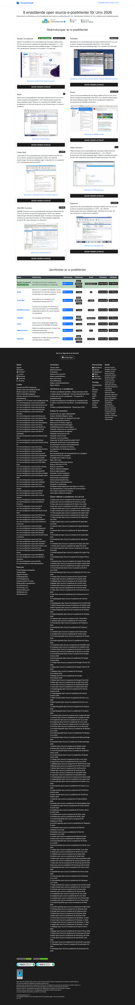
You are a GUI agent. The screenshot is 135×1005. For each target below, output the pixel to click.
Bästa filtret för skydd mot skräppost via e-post (65, 418)
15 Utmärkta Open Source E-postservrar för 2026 (69, 544)
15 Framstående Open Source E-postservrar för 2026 (69, 536)
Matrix (96, 374)
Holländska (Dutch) (110, 375)
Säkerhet (95, 389)
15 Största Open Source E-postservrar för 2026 (70, 563)
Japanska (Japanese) (111, 394)
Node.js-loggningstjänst (57, 471)
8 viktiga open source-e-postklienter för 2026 (68, 852)
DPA (93, 398)
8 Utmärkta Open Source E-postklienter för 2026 (68, 634)
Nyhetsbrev (98, 367)
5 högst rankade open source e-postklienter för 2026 (69, 523)
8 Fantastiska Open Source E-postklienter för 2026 (69, 647)
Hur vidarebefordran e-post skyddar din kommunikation (68, 489)
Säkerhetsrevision (56, 370)
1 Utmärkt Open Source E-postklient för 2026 (68, 546)
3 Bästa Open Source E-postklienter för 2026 (69, 682)
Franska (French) (110, 381)
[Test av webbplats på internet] (26, 964)
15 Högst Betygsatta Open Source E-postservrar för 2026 (69, 611)
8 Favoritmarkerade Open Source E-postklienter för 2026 (70, 573)
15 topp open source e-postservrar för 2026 (68, 504)
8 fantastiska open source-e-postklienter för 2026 (67, 833)
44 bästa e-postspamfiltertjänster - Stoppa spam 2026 (67, 407)
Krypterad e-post (103, 3)
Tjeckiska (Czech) (110, 371)
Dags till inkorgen (22, 574)
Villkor (94, 394)
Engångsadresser (22, 577)
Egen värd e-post (55, 378)
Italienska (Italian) (110, 392)
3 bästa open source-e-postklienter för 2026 (70, 860)
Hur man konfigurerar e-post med (31, 403)
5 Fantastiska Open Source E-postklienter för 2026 (69, 743)
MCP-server (54, 451)
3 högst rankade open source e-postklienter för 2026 (69, 511)
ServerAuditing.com (23, 590)
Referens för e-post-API (57, 374)
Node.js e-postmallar (57, 466)
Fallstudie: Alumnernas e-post (59, 433)
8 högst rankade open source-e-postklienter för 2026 (69, 795)
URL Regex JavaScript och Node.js (61, 491)
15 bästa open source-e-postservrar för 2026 (70, 858)
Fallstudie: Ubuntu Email (58, 436)
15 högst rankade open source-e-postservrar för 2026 (69, 791)
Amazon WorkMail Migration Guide (61, 416)
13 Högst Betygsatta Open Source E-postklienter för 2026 (69, 615)
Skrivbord (21, 376)
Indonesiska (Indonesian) (108, 389)
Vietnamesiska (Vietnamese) (109, 418)
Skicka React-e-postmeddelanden (61, 482)
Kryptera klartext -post (25, 581)
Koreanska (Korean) (111, 396)
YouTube (97, 376)
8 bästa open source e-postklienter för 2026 (68, 502)
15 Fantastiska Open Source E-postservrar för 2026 (69, 558)
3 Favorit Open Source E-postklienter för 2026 (69, 920)
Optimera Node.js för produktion (60, 455)
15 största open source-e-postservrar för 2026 (68, 836)
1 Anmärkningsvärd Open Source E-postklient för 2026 (69, 553)
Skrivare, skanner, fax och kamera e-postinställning (28, 397)
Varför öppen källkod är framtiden (61, 493)
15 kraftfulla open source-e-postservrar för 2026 (67, 854)
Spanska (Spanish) (110, 408)
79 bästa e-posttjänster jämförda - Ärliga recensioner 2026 (69, 392)
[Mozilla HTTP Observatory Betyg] (40, 959)
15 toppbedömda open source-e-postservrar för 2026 (69, 868)
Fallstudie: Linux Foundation (59, 438)
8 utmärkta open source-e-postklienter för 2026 (67, 816)
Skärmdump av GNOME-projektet (94, 134)
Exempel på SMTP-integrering (26, 387)
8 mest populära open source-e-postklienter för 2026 (69, 787)
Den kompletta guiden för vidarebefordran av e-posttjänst (68, 453)
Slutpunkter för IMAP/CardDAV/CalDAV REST (65, 440)
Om (93, 387)
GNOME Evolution (23, 310)
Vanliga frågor (68, 357)
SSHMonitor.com (22, 592)
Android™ (21, 372)
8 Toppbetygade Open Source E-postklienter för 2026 (70, 603)
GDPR (94, 396)
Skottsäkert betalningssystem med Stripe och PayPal (67, 486)
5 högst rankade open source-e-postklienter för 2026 (70, 887)
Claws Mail (20, 300)
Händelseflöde (97, 385)
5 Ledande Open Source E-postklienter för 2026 (69, 531)
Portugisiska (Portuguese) (108, 403)
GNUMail (20, 318)
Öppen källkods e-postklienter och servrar (67, 496)
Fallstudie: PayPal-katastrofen (60, 473)
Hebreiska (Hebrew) (110, 385)
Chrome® (21, 378)
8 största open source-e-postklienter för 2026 (68, 838)
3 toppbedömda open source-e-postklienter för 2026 (69, 872)
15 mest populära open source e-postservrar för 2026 (69, 513)
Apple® (19, 367)
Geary (19, 324)
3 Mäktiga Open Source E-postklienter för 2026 (66, 677)
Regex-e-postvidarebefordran (59, 383)
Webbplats (102, 283)
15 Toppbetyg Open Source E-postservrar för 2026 (69, 945)
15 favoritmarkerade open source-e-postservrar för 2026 (68, 842)
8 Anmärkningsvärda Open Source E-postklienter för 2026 (69, 641)
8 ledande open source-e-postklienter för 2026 (70, 803)
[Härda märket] (20, 974)
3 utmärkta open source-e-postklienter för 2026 (69, 900)
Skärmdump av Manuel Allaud (41, 139)
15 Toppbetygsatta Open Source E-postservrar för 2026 (68, 690)
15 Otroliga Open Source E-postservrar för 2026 (68, 909)
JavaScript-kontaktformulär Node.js (61, 462)
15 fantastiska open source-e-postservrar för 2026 (67, 828)
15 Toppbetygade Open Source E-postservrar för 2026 (68, 600)
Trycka (94, 405)
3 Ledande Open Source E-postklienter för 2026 (68, 621)
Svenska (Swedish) (110, 410)
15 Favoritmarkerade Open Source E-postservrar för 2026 (68, 569)
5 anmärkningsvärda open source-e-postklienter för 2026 (70, 907)
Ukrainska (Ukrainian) (111, 415)
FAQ (117, 3)
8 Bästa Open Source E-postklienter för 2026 (69, 935)
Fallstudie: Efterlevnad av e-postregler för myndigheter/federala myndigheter (63, 430)
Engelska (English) (110, 377)
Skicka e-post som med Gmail (26, 392)
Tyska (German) (109, 383)
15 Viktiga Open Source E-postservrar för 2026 (68, 577)
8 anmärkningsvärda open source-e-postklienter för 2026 (70, 824)
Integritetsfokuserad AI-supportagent (62, 427)
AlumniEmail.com (22, 585)
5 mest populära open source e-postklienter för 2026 (69, 515)
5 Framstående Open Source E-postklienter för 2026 (69, 540)
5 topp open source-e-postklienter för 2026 (69, 865)
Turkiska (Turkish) (110, 414)
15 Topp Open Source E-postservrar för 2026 (69, 591)
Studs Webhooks (55, 381)
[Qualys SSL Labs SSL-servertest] (24, 959)
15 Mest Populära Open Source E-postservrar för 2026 (70, 605)
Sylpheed (20, 339)
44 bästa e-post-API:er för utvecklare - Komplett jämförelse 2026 (69, 404)
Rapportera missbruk (95, 401)
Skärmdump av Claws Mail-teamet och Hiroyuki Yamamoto (41, 195)
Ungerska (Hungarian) (111, 387)
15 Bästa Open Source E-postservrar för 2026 (68, 585)
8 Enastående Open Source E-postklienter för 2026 (68, 722)
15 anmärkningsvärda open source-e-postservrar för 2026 (67, 820)
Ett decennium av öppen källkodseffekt (62, 414)
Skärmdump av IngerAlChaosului (94, 246)
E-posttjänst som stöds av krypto (60, 458)
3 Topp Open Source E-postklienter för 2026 (69, 687)
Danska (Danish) (110, 373)
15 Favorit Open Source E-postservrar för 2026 (69, 918)
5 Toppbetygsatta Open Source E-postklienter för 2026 (68, 694)
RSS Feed (97, 378)
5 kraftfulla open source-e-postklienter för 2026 (67, 856)
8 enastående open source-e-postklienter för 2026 (69, 811)
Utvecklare (54, 364)
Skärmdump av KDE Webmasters (94, 190)
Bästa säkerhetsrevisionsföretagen (61, 425)
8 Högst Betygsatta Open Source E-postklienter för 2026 (69, 712)
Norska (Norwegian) (110, 398)
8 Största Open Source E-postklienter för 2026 (69, 651)
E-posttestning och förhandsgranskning (62, 449)
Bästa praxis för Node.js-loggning (61, 422)
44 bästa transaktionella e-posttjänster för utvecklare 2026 (69, 400)
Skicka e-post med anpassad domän (28, 389)
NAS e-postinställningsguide (26, 394)
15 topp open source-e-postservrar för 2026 (70, 863)
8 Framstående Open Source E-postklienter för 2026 (68, 628)
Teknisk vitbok (54, 367)
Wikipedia (114, 283)
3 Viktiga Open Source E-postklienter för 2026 (68, 579)
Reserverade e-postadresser (26, 583)
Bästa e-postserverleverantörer (60, 420)
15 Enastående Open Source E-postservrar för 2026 (69, 720)
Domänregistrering (23, 579)
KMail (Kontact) (22, 330)
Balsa (19, 292)
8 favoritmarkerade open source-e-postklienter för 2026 (70, 846)
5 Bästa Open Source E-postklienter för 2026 (68, 588)
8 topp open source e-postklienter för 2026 (68, 506)
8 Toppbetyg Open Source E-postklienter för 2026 (69, 950)
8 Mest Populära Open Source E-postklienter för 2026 (70, 607)
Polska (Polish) (109, 400)
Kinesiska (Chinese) (110, 369)
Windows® (20, 370)
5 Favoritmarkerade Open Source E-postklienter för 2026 (69, 659)
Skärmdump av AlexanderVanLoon (41, 252)
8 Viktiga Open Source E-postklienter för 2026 (68, 761)
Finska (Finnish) (109, 379)
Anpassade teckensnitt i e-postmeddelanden (64, 442)
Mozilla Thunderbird (24, 282)
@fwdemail (98, 372)
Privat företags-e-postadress (26, 570)
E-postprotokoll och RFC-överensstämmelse (64, 444)
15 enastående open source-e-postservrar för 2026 (69, 806)
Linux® (20, 374)
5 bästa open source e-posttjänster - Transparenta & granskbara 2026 (67, 397)
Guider (19, 384)
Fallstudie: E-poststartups (58, 484)
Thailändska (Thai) (110, 412)
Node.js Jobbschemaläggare (59, 469)
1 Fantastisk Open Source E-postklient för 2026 (70, 561)
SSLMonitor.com (22, 594)
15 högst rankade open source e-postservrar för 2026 (70, 508)
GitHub (96, 370)
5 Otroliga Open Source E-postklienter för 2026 (68, 911)
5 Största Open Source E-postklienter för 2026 (69, 566)
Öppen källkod (55, 385)
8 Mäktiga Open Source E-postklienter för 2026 (68, 583)
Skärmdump (68, 283)
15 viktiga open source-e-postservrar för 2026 (69, 849)
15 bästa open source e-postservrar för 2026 (68, 500)
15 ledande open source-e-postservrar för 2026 (68, 800)
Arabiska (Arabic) (110, 367)
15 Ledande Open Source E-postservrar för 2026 (69, 527)
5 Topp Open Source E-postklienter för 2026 (69, 595)
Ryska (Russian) (109, 406)
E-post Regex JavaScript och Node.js (62, 447)
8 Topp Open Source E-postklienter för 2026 (68, 775)
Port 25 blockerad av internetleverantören (30, 563)
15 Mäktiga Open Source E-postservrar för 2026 (68, 581)
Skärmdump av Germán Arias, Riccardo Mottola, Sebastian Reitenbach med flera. (94, 79)
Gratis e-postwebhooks (57, 376)
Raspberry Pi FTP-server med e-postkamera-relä (32, 400)
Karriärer (95, 407)
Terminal (21, 381)
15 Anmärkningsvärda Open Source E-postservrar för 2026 (69, 549)
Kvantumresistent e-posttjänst (59, 475)
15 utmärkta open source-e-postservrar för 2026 (67, 814)
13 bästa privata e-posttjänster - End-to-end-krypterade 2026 (69, 394)
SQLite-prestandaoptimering (59, 480)
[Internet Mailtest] (45, 964)
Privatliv (112, 3)
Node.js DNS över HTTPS (58, 464)
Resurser (20, 567)
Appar (19, 364)
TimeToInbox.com (22, 588)
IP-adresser (53, 372)
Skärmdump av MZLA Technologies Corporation (41, 81)
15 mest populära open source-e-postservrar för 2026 (69, 782)
